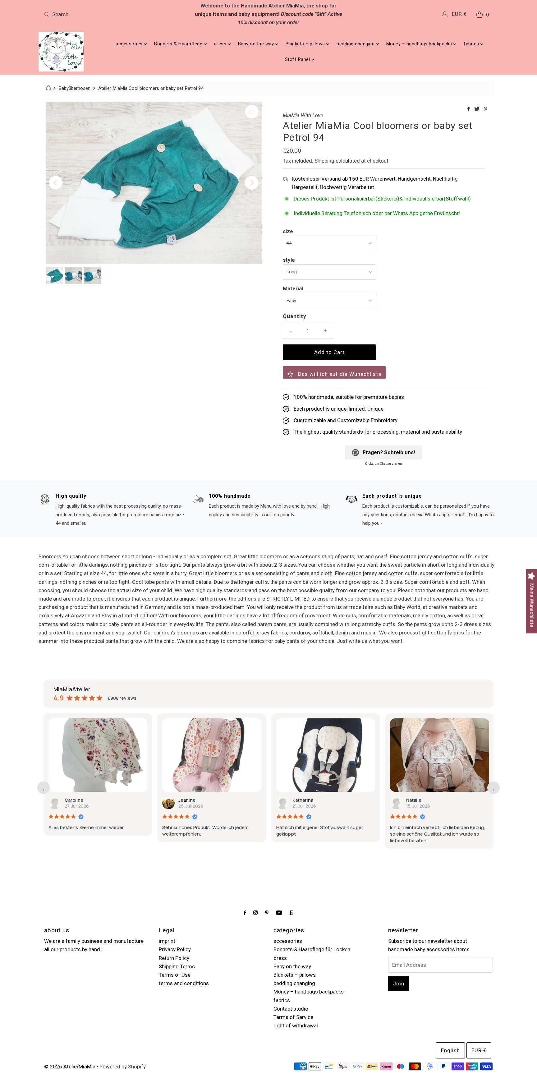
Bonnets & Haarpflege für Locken (311, 949)
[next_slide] (493, 787)
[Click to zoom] (252, 111)
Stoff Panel (298, 59)
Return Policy (174, 958)
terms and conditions (184, 983)
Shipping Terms (177, 966)
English (450, 1050)
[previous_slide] (43, 787)
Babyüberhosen (74, 88)
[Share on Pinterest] (485, 109)
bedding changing (356, 44)
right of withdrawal (295, 1025)
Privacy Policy (175, 949)
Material (293, 288)
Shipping (324, 161)
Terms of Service (293, 1017)
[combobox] (115, 14)
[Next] (252, 183)
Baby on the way (256, 44)
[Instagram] (255, 912)
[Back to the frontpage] (49, 88)
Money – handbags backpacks (420, 44)
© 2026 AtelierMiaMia (69, 1066)
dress (221, 44)
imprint (167, 941)
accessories (130, 44)
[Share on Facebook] (469, 109)
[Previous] (55, 183)
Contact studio (290, 1009)
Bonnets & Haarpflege (179, 44)
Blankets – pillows (306, 44)
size (288, 231)
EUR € (459, 14)
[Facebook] (245, 912)
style (289, 260)
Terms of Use (174, 975)
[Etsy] (291, 912)
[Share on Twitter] (477, 109)
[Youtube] (279, 912)
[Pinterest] (266, 912)
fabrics (472, 44)
